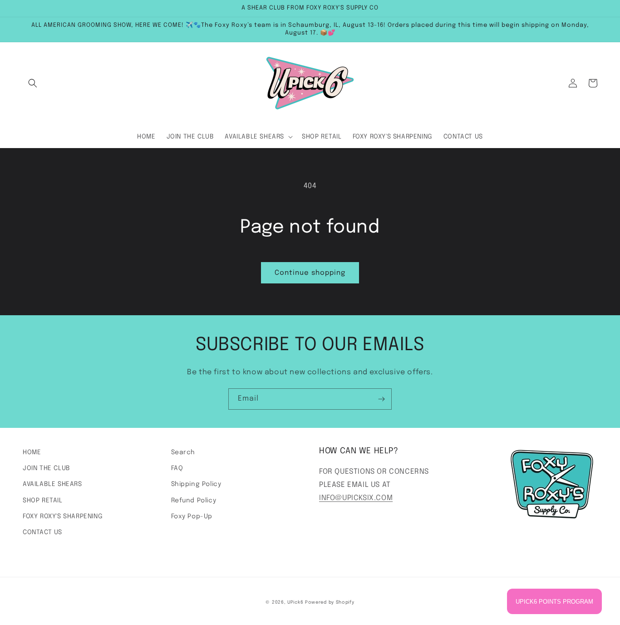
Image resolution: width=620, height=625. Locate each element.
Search (183, 452)
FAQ (177, 468)
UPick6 (295, 602)
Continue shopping (310, 273)
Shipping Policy (196, 484)
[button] (33, 83)
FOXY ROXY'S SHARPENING (63, 516)
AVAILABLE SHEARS (52, 484)
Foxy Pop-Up (192, 516)
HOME (32, 452)
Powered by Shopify (329, 602)
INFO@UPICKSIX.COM (356, 498)
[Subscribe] (381, 399)
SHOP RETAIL (43, 500)
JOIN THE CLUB (46, 468)
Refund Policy (194, 500)
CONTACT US (42, 532)
